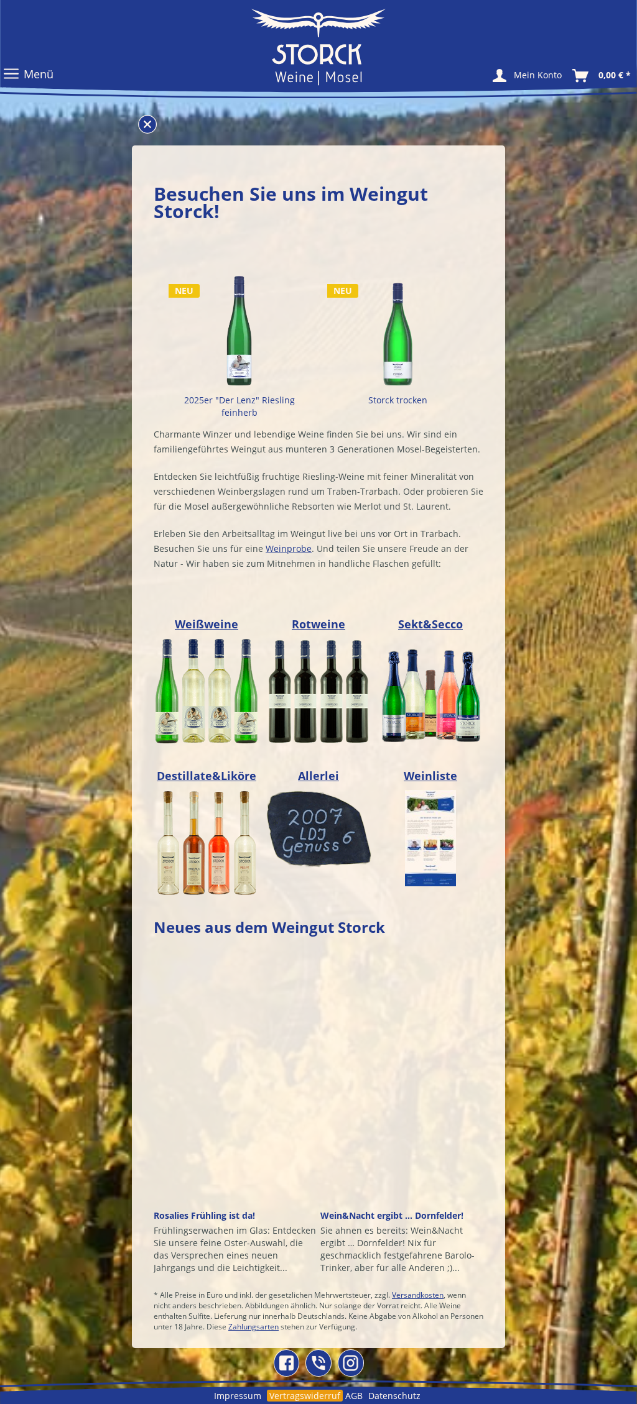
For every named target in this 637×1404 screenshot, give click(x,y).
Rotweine (318, 624)
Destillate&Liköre (206, 775)
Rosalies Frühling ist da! (204, 1215)
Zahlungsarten (253, 1326)
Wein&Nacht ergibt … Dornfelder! (391, 1215)
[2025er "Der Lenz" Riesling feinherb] (239, 329)
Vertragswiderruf (304, 1396)
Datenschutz (394, 1396)
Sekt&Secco (430, 624)
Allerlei (318, 775)
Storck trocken (397, 400)
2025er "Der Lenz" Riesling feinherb (239, 406)
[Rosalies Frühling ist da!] (235, 1082)
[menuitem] (538, 75)
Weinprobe (289, 548)
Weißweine (206, 624)
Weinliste (430, 775)
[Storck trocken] (398, 329)
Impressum (237, 1396)
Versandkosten (418, 1295)
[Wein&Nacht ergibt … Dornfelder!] (401, 1082)
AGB (354, 1396)
